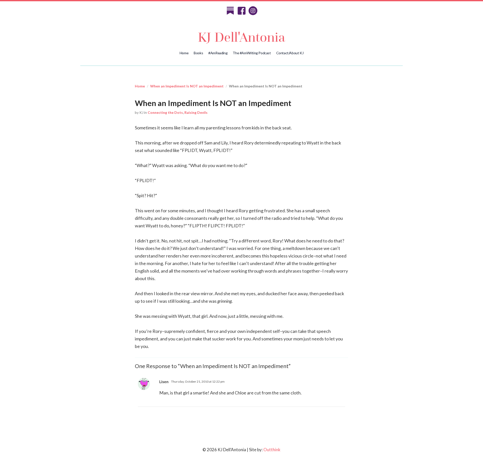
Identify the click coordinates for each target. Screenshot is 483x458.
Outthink (271, 449)
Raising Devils (196, 112)
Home (184, 53)
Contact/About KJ (290, 53)
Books (198, 53)
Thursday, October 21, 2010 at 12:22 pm (198, 381)
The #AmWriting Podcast (252, 53)
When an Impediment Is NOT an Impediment (187, 86)
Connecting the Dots (165, 112)
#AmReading (217, 53)
